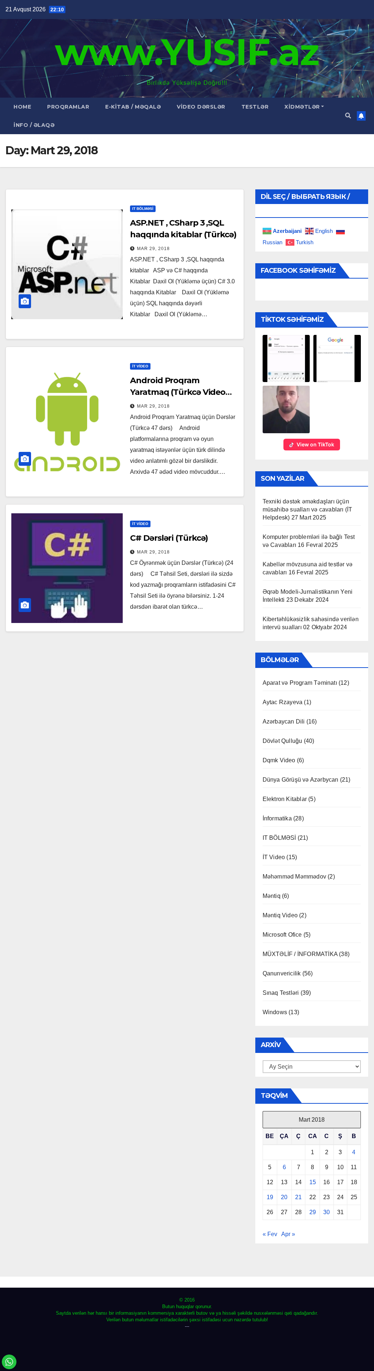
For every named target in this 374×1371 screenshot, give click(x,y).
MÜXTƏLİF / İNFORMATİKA (300, 954)
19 (270, 1197)
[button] (348, 116)
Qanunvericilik (282, 973)
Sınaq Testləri (281, 993)
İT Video (140, 366)
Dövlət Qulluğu (282, 741)
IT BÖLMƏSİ (142, 209)
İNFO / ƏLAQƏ (34, 125)
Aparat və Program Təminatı (300, 683)
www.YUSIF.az (187, 52)
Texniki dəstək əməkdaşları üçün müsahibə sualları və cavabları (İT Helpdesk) (307, 509)
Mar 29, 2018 (153, 248)
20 (284, 1197)
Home (22, 106)
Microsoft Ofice (282, 935)
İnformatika (277, 818)
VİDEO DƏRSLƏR (201, 106)
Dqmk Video (279, 760)
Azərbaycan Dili (284, 721)
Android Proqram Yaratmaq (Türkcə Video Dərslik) (177, 392)
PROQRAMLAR (68, 106)
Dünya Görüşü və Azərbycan (301, 780)
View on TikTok (315, 444)
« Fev (270, 1234)
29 (312, 1212)
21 (298, 1197)
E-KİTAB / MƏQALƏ (133, 106)
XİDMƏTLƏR (302, 106)
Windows (275, 1012)
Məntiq (271, 896)
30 (326, 1212)
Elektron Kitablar (285, 799)
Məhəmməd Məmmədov (294, 876)
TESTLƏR (255, 106)
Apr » (288, 1234)
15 (312, 1182)
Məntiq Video (280, 915)
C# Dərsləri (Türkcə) (169, 538)
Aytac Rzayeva (283, 702)
